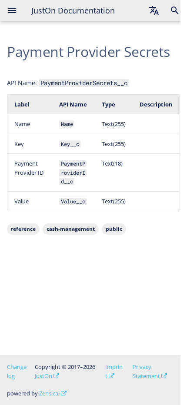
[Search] (175, 10)
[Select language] (154, 10)
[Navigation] (12, 10)
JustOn (43, 376)
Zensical (49, 393)
